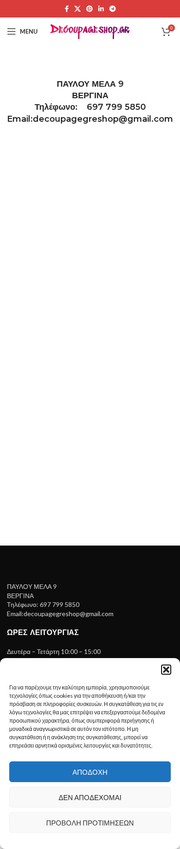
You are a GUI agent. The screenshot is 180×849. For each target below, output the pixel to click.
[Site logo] (90, 31)
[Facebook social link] (67, 9)
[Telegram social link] (113, 9)
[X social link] (78, 9)
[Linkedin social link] (101, 9)
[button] (166, 669)
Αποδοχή (90, 772)
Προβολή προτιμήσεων (90, 823)
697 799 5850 (116, 107)
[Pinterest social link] (90, 9)
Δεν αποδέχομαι (90, 797)
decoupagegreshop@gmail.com (103, 119)
